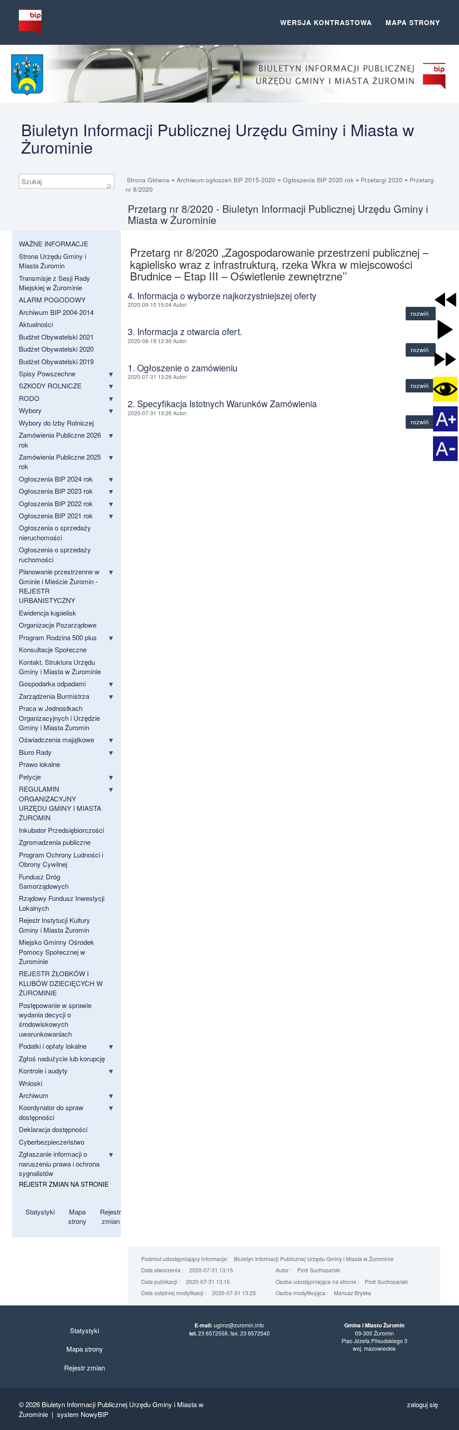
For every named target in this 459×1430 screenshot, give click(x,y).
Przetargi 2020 (382, 180)
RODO (29, 398)
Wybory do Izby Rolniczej (56, 422)
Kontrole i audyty (43, 1070)
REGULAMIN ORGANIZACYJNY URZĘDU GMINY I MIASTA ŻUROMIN (60, 803)
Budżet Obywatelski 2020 (56, 348)
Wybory (30, 410)
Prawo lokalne (39, 764)
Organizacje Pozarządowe (57, 624)
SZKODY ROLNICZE (50, 385)
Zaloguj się (422, 1404)
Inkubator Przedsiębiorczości (61, 830)
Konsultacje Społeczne (53, 649)
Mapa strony (412, 22)
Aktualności (36, 324)
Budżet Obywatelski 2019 (56, 361)
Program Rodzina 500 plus (58, 637)
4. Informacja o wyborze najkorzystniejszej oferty (222, 295)
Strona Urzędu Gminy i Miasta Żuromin (52, 260)
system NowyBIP (82, 1414)
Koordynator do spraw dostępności (51, 1112)
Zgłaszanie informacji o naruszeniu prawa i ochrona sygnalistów (59, 1163)
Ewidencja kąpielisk (47, 612)
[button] (445, 299)
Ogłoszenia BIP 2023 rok (56, 490)
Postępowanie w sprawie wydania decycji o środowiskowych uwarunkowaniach (55, 1019)
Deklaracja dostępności (53, 1129)
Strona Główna (148, 180)
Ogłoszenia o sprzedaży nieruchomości (55, 532)
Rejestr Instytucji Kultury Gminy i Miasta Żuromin (54, 924)
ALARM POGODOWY (52, 299)
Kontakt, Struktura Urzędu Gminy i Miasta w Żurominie (60, 666)
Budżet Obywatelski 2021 (56, 336)
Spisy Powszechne (47, 373)
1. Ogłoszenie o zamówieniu (183, 368)
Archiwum (33, 1095)
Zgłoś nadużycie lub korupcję (62, 1058)
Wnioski (30, 1083)
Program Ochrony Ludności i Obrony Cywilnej (61, 859)
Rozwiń (421, 313)
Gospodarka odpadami (52, 683)
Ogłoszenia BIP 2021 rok (56, 515)
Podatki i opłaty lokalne (53, 1046)
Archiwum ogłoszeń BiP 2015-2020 (226, 180)
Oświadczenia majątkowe (56, 739)
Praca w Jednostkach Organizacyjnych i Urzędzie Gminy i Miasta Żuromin (59, 717)
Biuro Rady (35, 752)
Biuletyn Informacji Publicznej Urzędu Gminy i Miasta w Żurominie (217, 138)
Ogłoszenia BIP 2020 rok (318, 180)
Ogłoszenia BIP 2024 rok (56, 478)
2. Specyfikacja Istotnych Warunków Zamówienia (222, 403)
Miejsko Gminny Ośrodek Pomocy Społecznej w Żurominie (56, 951)
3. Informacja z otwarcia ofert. (185, 331)
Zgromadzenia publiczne (55, 842)
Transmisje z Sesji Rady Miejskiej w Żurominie (54, 282)
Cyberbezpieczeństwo (51, 1141)
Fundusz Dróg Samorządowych (44, 881)
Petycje (30, 776)
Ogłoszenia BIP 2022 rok (56, 503)
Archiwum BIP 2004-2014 (56, 312)
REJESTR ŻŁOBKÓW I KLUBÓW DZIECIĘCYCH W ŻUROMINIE (61, 983)
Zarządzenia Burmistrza (54, 696)
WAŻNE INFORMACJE (53, 243)
